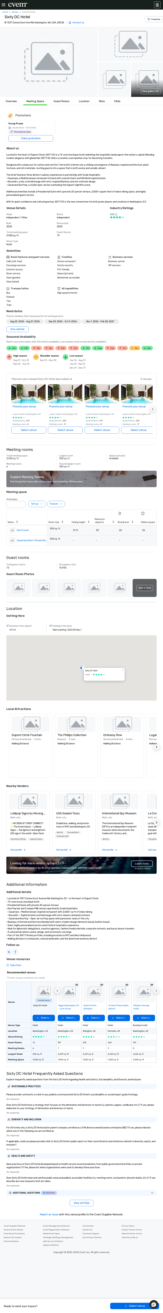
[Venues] (157, 4)
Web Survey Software (53, 1241)
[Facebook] (15, 952)
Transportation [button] (73, 832)
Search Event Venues (13, 1230)
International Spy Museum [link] (119, 813)
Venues (15, 12)
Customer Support (90, 1233)
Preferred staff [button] (62, 836)
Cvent (5, 12)
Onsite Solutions (11, 1241)
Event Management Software (56, 1226)
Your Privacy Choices (92, 1237)
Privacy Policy (128, 1226)
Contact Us (87, 1230)
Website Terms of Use (132, 1233)
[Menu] (3, 5)
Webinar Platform (51, 1245)
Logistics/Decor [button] (36, 839)
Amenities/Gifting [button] (18, 839)
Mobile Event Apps (51, 1233)
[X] (8, 952)
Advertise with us (130, 1237)
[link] (28, 801)
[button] (48, 62)
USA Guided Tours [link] (68, 813)
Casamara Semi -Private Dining (32, 540)
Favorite (155, 19)
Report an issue (49, 1214)
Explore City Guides (13, 1237)
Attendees (12, 499)
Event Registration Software (56, 1230)
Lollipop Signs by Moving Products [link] (28, 813)
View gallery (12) (150, 91)
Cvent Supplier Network (14, 1226)
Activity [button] (60, 832)
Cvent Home (88, 1226)
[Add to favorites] (77, 985)
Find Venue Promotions (14, 1233)
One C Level (22, 530)
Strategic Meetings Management (58, 1237)
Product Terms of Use (132, 1230)
